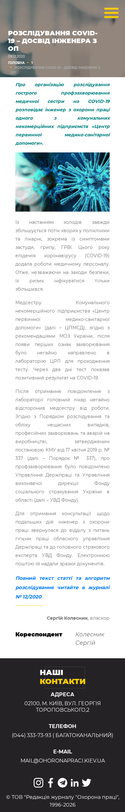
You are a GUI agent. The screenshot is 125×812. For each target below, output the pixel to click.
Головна (16, 63)
